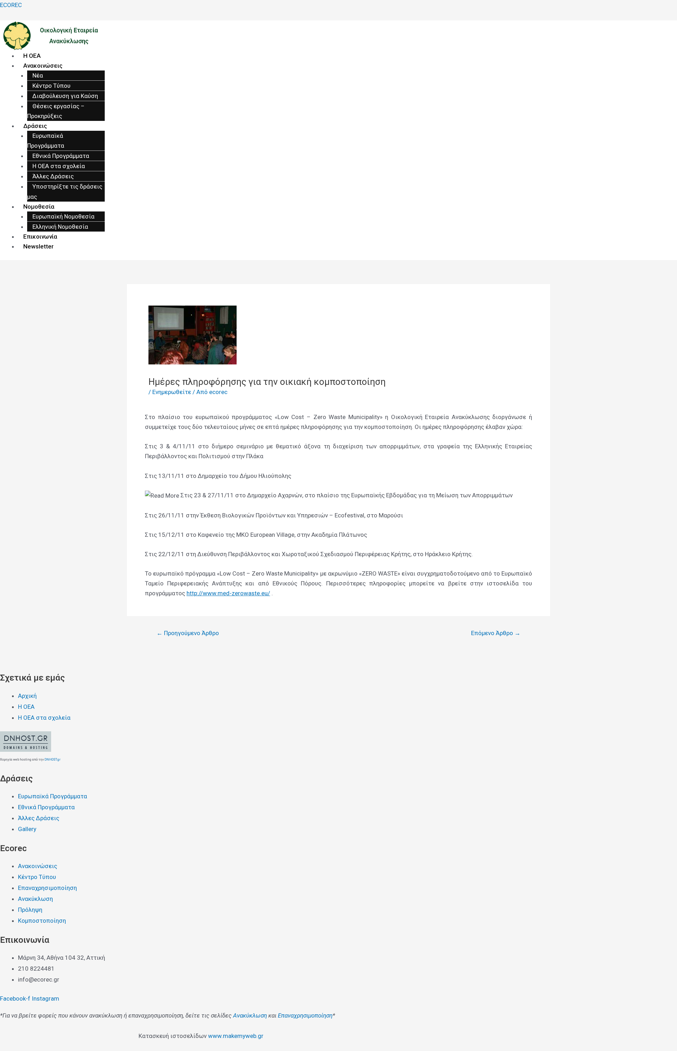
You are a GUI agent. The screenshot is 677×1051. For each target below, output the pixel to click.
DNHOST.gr (52, 759)
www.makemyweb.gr (235, 1035)
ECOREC (11, 4)
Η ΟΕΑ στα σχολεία (58, 166)
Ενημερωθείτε (171, 391)
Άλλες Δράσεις (53, 176)
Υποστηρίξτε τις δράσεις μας (64, 191)
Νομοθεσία (38, 206)
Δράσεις (35, 125)
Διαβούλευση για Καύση (65, 95)
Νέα (37, 75)
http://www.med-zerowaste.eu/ (228, 593)
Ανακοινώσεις (42, 65)
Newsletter (38, 246)
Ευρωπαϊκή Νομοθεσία (63, 216)
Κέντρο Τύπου (51, 85)
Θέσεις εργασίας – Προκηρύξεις (56, 111)
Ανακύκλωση (250, 1015)
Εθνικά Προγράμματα (60, 155)
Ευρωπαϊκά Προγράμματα (45, 140)
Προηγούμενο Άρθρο (188, 633)
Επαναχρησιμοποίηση (305, 1015)
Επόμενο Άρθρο (495, 633)
